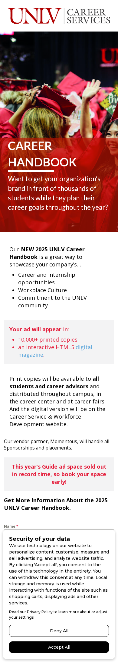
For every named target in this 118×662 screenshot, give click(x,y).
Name (11, 526)
